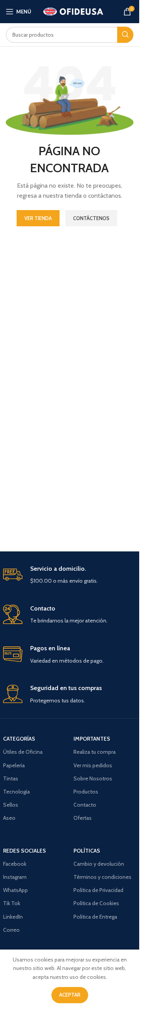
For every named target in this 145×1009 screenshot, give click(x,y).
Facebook (14, 863)
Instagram (15, 876)
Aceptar (69, 995)
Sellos (10, 804)
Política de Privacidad (98, 890)
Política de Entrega (95, 916)
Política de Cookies (96, 903)
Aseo (9, 817)
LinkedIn (13, 916)
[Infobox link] (69, 575)
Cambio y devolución (98, 863)
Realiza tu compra (94, 751)
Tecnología (16, 791)
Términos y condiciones (102, 876)
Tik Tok (11, 903)
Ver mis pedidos (92, 765)
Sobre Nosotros (92, 778)
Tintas (10, 778)
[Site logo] (73, 10)
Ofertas (82, 817)
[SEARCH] (125, 35)
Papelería (14, 765)
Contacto (84, 804)
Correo (11, 929)
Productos (85, 791)
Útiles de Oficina (23, 751)
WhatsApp (15, 890)
